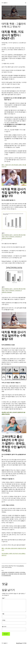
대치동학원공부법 (7, 575)
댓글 (3, 598)
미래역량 (17, 572)
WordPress (19, 643)
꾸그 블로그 (4, 2)
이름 (3, 613)
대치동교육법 (4, 572)
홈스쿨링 (3, 573)
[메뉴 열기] (25, 3)
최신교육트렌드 (20, 565)
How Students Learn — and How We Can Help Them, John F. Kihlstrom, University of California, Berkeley (13, 236)
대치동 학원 (10, 573)
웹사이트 (4, 626)
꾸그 (7, 573)
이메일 (3, 620)
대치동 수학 (16, 573)
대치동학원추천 (11, 572)
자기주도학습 (22, 572)
